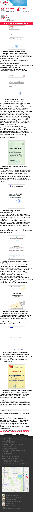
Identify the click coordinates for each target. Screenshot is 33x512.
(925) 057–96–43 (7, 453)
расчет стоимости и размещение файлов (10, 18)
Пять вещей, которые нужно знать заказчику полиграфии (15, 431)
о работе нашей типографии (27, 10)
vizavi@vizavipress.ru (12, 456)
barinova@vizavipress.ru (13, 497)
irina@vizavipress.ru (12, 505)
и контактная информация (10, 10)
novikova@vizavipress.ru (13, 501)
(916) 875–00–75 (7, 452)
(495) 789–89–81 (7, 450)
